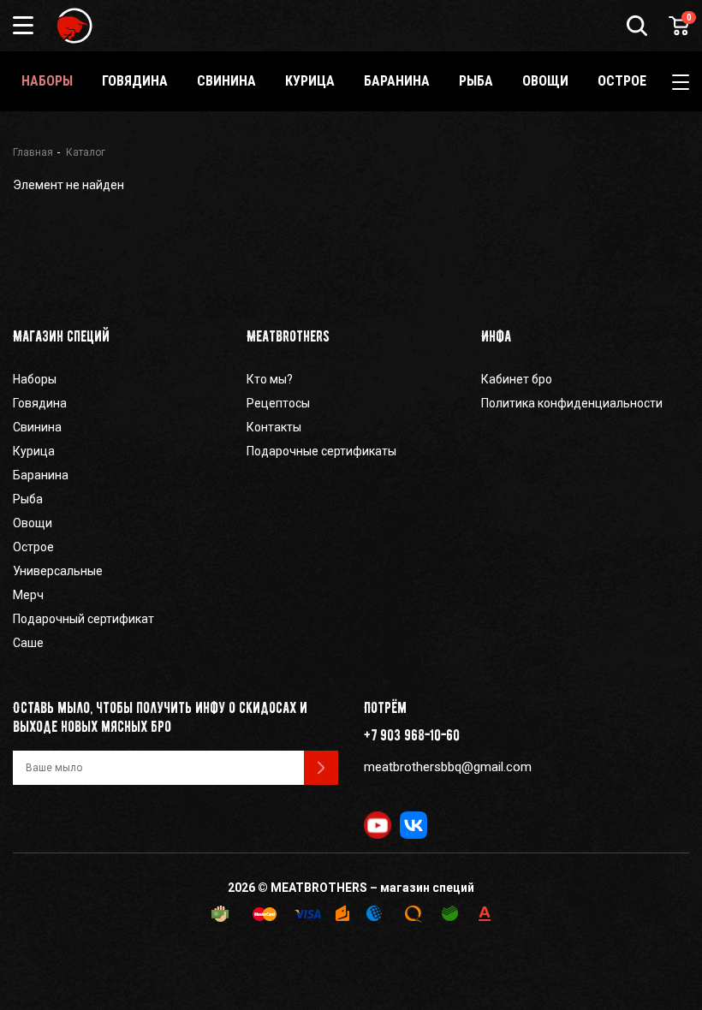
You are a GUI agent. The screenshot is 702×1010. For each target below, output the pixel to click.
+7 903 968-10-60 (412, 735)
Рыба (476, 81)
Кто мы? (270, 379)
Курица (310, 81)
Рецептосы (278, 403)
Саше (28, 643)
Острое (622, 81)
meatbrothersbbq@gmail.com (448, 767)
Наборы (47, 81)
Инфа (496, 336)
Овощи (545, 81)
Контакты (274, 427)
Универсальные (58, 571)
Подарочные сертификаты (321, 451)
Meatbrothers (288, 336)
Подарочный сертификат (83, 619)
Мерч (28, 595)
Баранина (397, 81)
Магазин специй (61, 336)
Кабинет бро (516, 379)
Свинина (226, 81)
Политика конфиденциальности (572, 403)
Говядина (135, 81)
